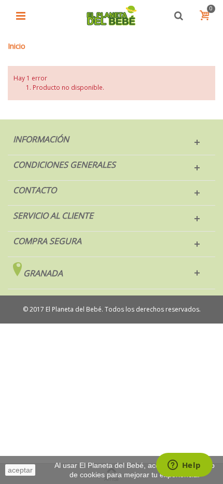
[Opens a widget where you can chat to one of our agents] (184, 466)
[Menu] (21, 15)
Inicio (16, 46)
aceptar (20, 470)
